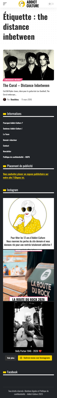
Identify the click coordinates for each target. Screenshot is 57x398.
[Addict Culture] (28, 3)
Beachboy (15, 99)
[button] (5, 4)
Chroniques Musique (13, 80)
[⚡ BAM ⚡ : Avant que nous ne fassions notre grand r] (28, 275)
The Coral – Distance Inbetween (26, 85)
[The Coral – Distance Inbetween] (28, 65)
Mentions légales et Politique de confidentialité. (31, 392)
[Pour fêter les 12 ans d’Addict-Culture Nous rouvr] (28, 223)
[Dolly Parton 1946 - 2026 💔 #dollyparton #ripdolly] (28, 327)
